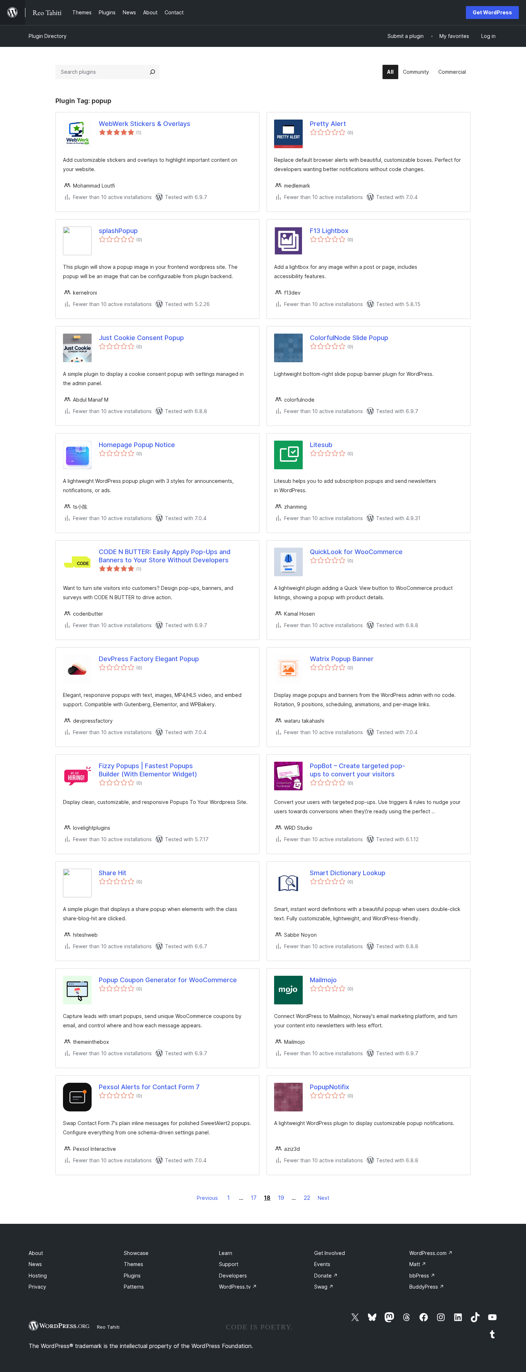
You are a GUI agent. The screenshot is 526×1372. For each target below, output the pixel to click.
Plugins (132, 1275)
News (35, 1264)
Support (228, 1264)
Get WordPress (492, 12)
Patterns (134, 1287)
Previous (207, 1198)
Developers (233, 1275)
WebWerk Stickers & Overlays (144, 123)
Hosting (38, 1275)
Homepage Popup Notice (137, 445)
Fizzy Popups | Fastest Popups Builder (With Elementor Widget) (148, 770)
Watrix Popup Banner (342, 659)
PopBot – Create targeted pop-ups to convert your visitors (357, 770)
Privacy (37, 1287)
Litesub (321, 445)
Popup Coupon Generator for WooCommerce (168, 980)
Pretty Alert (328, 123)
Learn (225, 1253)
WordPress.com (431, 1253)
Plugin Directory (48, 36)
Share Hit (112, 873)
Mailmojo (323, 980)
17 (254, 1197)
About (36, 1253)
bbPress (422, 1275)
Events (322, 1264)
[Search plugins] (152, 72)
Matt (417, 1264)
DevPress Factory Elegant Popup (149, 659)
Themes (133, 1264)
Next (323, 1198)
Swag (323, 1287)
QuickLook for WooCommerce (356, 552)
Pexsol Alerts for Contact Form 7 (149, 1087)
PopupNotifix (329, 1087)
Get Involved (329, 1253)
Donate (326, 1275)
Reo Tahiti (108, 1327)
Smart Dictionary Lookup (347, 873)
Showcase (136, 1253)
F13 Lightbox (329, 230)
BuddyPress (426, 1287)
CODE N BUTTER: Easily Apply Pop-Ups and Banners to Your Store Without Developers (164, 556)
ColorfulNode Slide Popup (349, 337)
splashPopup (118, 230)
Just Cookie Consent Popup (141, 337)
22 (307, 1197)
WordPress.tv (238, 1287)
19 (281, 1197)
